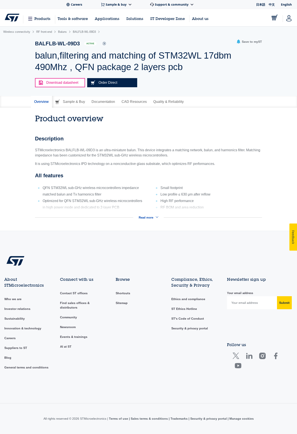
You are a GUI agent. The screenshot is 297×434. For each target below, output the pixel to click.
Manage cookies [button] (241, 418)
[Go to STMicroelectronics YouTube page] (238, 367)
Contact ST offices (74, 293)
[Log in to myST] (289, 17)
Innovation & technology (22, 328)
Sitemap (122, 303)
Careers (10, 338)
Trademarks (179, 418)
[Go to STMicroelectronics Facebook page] (276, 357)
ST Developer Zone (167, 18)
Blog (7, 357)
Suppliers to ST (15, 348)
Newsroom (68, 327)
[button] (249, 41)
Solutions (134, 18)
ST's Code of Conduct (187, 318)
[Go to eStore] (275, 17)
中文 (272, 4)
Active (90, 43)
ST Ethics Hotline (184, 309)
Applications (107, 18)
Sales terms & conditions (149, 418)
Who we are (13, 299)
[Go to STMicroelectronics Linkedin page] (249, 357)
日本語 (260, 4)
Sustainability (14, 318)
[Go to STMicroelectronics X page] (237, 357)
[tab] (41, 102)
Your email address (240, 293)
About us (200, 18)
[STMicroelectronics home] (12, 17)
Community (68, 317)
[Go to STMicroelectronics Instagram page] (262, 357)
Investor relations (17, 309)
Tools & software (73, 18)
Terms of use (119, 418)
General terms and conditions (26, 367)
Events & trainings (73, 337)
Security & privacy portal (189, 328)
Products (42, 18)
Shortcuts (123, 293)
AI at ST (66, 346)
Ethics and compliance (188, 299)
